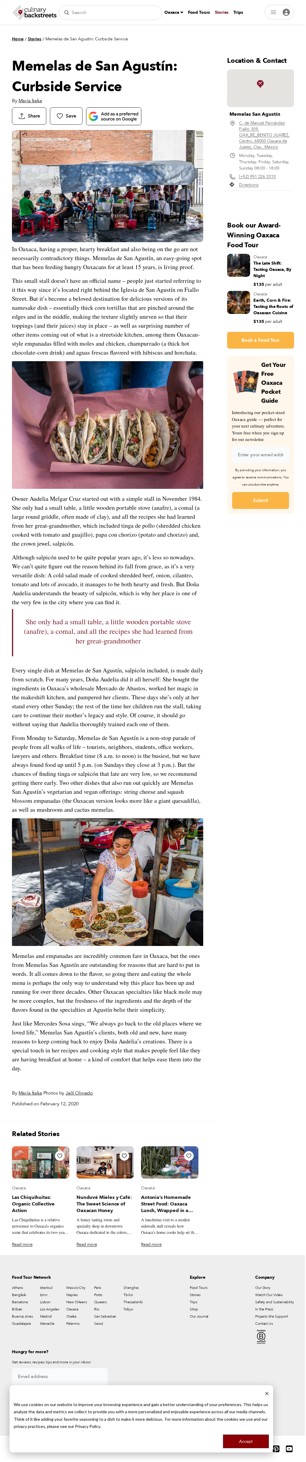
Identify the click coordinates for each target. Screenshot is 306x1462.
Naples (71, 1294)
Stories (222, 12)
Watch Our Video (269, 1294)
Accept (246, 1441)
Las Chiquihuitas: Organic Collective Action (33, 1204)
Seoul (98, 1323)
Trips (238, 12)
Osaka (71, 1316)
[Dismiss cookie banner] (267, 1393)
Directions (248, 185)
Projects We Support (271, 1316)
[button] (260, 84)
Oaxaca (172, 12)
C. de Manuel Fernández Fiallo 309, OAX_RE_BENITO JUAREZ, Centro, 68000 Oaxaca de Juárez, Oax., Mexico (264, 135)
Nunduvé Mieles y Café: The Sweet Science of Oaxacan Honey (103, 1204)
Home (18, 39)
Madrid (46, 1316)
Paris (97, 1287)
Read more (22, 1244)
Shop (194, 1309)
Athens (17, 1287)
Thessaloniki (133, 1302)
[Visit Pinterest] (276, 1449)
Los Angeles (49, 1309)
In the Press (264, 1309)
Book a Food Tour (260, 340)
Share (34, 116)
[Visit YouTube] (289, 1449)
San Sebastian (105, 1316)
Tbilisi (128, 1294)
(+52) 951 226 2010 (257, 176)
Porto (98, 1294)
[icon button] (60, 1156)
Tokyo (128, 1309)
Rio (96, 1309)
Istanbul (46, 1287)
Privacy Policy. (88, 1426)
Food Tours (199, 12)
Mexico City (75, 1287)
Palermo (72, 1323)
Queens (100, 1302)
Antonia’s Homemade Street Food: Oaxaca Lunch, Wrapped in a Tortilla (166, 1207)
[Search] (66, 13)
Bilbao (17, 1309)
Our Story (262, 1287)
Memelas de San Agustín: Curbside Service (86, 39)
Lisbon (45, 1302)
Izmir (44, 1294)
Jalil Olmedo (79, 1093)
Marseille (47, 1323)
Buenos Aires (22, 1316)
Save (71, 116)
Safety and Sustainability (274, 1302)
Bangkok (19, 1294)
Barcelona (20, 1302)
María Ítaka (30, 100)
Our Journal (199, 1316)
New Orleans (76, 1302)
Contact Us (264, 1323)
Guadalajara (21, 1323)
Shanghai (130, 1287)
